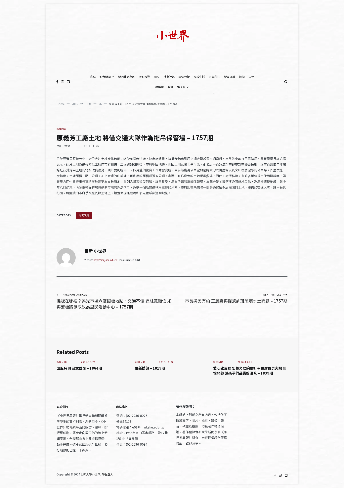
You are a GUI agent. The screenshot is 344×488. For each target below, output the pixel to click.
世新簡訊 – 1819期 (150, 368)
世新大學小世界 (90, 474)
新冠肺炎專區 (126, 77)
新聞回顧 (61, 128)
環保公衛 (184, 77)
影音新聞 (105, 77)
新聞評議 (229, 77)
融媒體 (159, 87)
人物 (251, 77)
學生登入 (107, 474)
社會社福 (169, 77)
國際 (156, 77)
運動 (242, 77)
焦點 (93, 77)
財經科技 (214, 77)
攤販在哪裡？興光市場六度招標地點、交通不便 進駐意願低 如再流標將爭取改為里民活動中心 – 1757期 (114, 301)
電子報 (181, 87)
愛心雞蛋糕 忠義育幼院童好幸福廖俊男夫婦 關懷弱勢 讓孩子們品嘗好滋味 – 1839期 (249, 370)
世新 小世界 (63, 145)
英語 (170, 87)
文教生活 (199, 77)
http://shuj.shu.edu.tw (105, 260)
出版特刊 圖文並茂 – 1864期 (79, 368)
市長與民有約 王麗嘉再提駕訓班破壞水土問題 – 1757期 (236, 298)
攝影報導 (144, 77)
